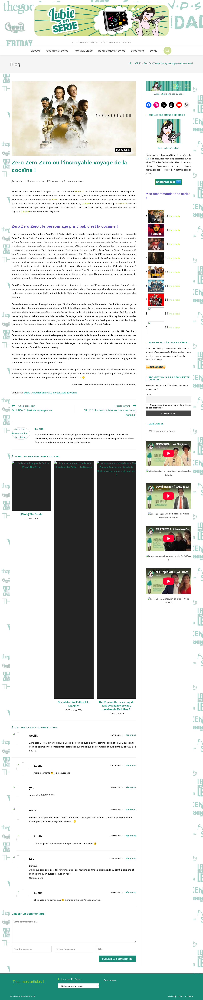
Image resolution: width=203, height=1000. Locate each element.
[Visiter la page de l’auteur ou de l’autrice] (21, 433)
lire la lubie (174, 216)
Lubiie (19, 181)
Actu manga (110, 980)
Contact (180, 996)
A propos (189, 996)
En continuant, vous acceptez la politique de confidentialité (168, 406)
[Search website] (167, 51)
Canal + (25, 211)
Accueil (171, 996)
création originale (42, 393)
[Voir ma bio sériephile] (168, 148)
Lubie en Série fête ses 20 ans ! (168, 94)
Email (148, 394)
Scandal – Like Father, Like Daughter (74, 704)
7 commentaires (75, 181)
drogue (56, 393)
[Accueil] (130, 63)
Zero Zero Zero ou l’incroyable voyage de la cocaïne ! (168, 63)
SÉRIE (55, 181)
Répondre (131, 735)
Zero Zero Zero (69, 393)
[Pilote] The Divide (31, 514)
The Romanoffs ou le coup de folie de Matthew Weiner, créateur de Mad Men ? (116, 706)
